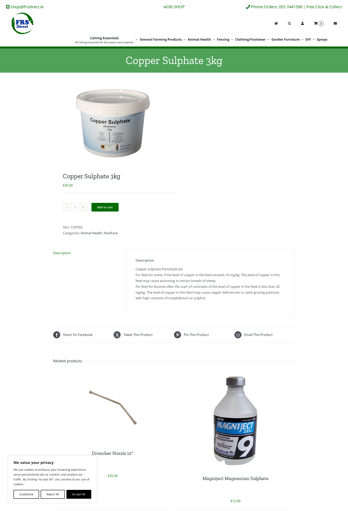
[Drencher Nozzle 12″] (112, 408)
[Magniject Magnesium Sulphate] (235, 421)
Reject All (53, 494)
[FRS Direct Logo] (22, 13)
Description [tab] (62, 253)
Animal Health (91, 233)
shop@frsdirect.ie (27, 6)
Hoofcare (111, 233)
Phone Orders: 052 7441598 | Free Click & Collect (296, 6)
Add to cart (105, 207)
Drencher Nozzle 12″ (112, 453)
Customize (26, 494)
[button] (289, 24)
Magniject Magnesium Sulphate (235, 478)
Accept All (78, 494)
